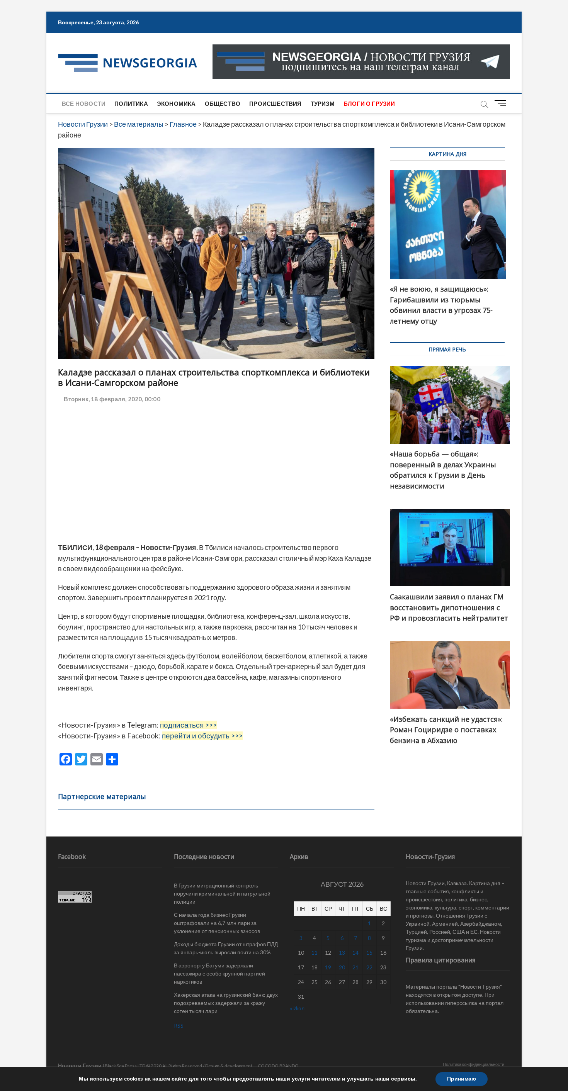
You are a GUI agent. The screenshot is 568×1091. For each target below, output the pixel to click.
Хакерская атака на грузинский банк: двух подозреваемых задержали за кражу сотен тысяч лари (226, 1002)
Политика (131, 103)
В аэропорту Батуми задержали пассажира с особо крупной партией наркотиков (219, 973)
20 (342, 967)
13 (342, 952)
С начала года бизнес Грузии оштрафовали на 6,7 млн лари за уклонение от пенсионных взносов (217, 922)
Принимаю (461, 1079)
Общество (223, 103)
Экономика (176, 103)
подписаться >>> (188, 725)
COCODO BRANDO (278, 1066)
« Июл (297, 1008)
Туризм (323, 103)
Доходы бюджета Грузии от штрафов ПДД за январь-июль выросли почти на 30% (226, 948)
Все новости (83, 103)
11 (314, 952)
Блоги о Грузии (369, 103)
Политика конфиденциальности (473, 1064)
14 (355, 952)
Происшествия (275, 103)
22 (369, 967)
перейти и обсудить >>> (202, 735)
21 (355, 967)
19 (328, 967)
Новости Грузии (80, 1065)
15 (369, 952)
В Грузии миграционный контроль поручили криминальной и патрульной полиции (222, 893)
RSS (179, 1025)
